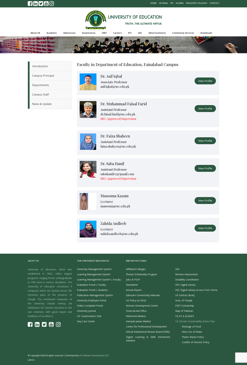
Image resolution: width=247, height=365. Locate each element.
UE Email (163, 3)
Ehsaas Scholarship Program (141, 274)
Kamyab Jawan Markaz (138, 321)
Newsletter (132, 284)
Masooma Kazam (114, 195)
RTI (171, 3)
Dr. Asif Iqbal (111, 76)
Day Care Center (86, 321)
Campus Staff (40, 94)
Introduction (40, 66)
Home (153, 3)
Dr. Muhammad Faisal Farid (123, 103)
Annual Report (133, 290)
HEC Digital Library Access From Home (196, 290)
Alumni (179, 3)
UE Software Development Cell (93, 355)
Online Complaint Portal (90, 305)
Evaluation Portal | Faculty (91, 284)
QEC (140, 32)
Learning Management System (93, 274)
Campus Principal (43, 75)
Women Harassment (186, 274)
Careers (117, 32)
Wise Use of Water (192, 331)
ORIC (104, 32)
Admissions (69, 32)
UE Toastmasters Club (89, 316)
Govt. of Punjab (183, 300)
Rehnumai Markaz (136, 316)
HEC (177, 269)
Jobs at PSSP (133, 279)
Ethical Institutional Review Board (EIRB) (148, 331)
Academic (52, 32)
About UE (35, 32)
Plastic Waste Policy (193, 337)
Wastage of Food (191, 326)
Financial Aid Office (136, 310)
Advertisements (157, 32)
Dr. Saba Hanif (112, 163)
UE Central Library (185, 295)
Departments (40, 85)
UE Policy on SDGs (136, 300)
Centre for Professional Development (146, 326)
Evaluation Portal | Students (92, 290)
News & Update (42, 104)
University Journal (86, 310)
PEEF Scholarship (184, 305)
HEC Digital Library (185, 284)
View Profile (205, 81)
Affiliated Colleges (196, 3)
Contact (214, 3)
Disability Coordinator (187, 279)
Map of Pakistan (184, 310)
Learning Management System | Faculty (99, 279)
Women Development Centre (142, 305)
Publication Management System (95, 295)
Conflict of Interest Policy (195, 342)
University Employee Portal (91, 300)
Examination (88, 32)
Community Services (183, 32)
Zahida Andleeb (113, 223)
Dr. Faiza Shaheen (115, 135)
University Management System (94, 269)
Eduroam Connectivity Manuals (143, 295)
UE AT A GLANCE (184, 316)
